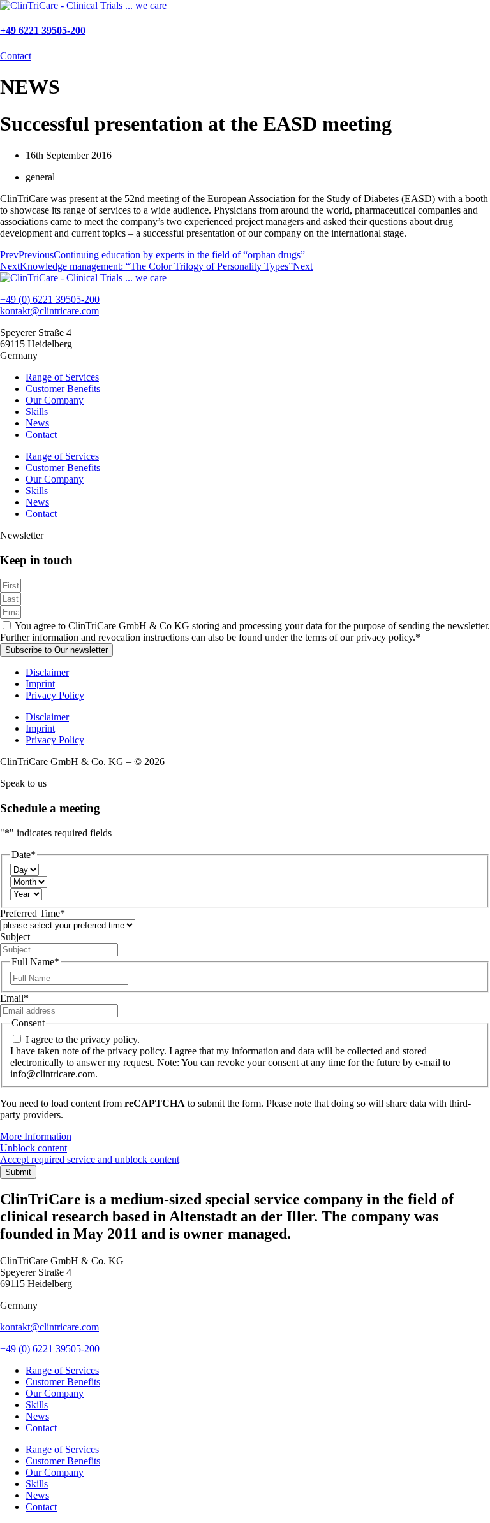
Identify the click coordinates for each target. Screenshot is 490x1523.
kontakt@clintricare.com (49, 310)
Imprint (40, 683)
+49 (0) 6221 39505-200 (50, 299)
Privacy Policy (55, 695)
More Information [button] (35, 1136)
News (37, 423)
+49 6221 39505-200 (42, 30)
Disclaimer (47, 672)
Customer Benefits (63, 388)
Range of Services (62, 377)
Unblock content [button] (33, 1147)
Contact (41, 434)
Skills (37, 411)
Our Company (55, 400)
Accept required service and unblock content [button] (89, 1159)
